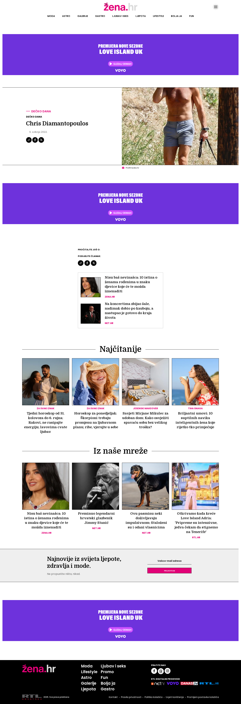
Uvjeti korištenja (175, 697)
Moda (51, 16)
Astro (66, 16)
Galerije (82, 16)
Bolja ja (176, 16)
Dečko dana (41, 111)
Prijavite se (169, 570)
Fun (191, 16)
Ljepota (141, 16)
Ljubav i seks (120, 16)
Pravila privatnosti (131, 697)
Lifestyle (158, 16)
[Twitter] (41, 142)
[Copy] (29, 142)
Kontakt (113, 697)
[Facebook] (35, 142)
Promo (107, 671)
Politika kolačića (153, 697)
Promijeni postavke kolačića (203, 697)
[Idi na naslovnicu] (120, 10)
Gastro (100, 16)
